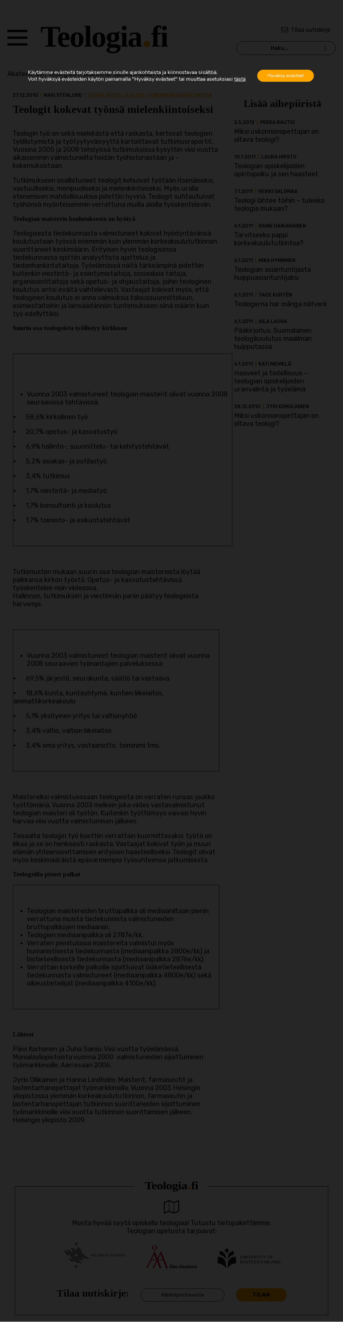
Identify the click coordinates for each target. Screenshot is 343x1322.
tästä (240, 79)
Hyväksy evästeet (285, 75)
